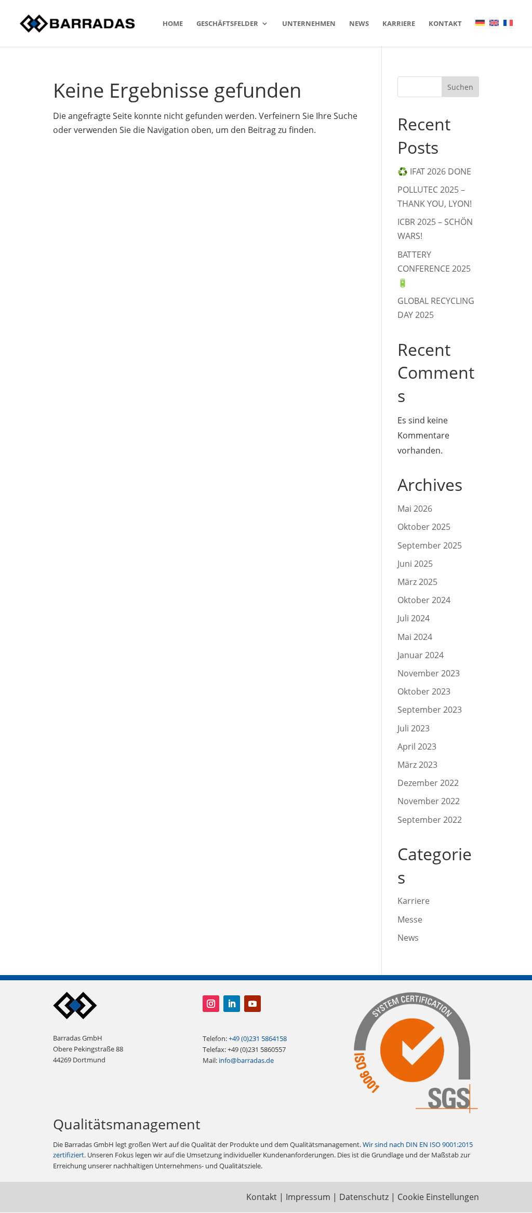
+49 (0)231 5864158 (258, 1038)
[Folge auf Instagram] (211, 1003)
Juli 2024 (413, 618)
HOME (173, 24)
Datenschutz (364, 1197)
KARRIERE (398, 24)
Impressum (308, 1197)
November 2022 (428, 801)
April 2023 (416, 746)
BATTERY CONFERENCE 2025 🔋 (434, 268)
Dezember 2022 (428, 783)
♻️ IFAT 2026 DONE (434, 171)
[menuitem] (480, 33)
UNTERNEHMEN (309, 24)
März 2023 (417, 764)
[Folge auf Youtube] (252, 1003)
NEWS (359, 24)
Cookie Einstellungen (438, 1197)
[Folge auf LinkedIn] (231, 1003)
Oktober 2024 (423, 600)
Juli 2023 (413, 728)
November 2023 (428, 673)
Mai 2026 (414, 508)
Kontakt (261, 1197)
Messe (409, 919)
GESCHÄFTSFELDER (227, 24)
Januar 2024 (420, 655)
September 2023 (429, 709)
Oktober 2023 (423, 691)
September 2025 (429, 545)
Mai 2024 (414, 637)
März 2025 (417, 582)
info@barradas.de (246, 1060)
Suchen (460, 87)
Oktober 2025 (423, 526)
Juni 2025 (415, 563)
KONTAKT (445, 24)
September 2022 (429, 819)
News (408, 937)
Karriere (413, 901)
